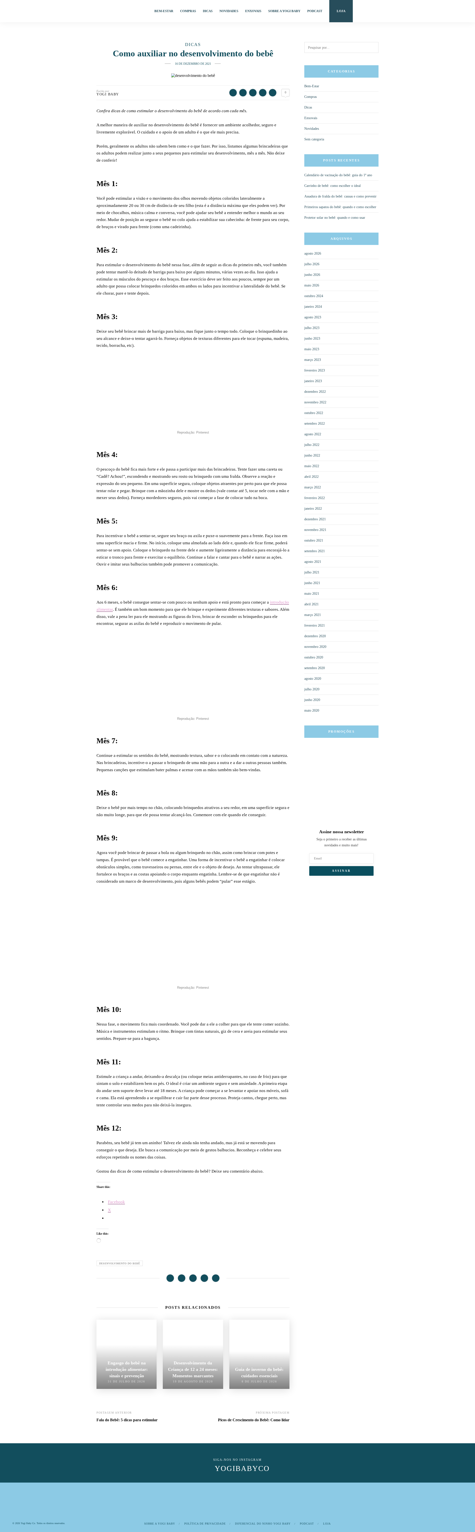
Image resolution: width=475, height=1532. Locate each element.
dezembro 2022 (315, 392)
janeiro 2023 (313, 381)
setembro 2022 (314, 423)
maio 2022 (311, 466)
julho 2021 (311, 572)
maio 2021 (311, 593)
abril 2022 (311, 477)
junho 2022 (312, 455)
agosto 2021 (312, 562)
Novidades (228, 11)
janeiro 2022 (313, 508)
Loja (341, 11)
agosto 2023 (312, 317)
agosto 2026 (312, 253)
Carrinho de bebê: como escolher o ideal (332, 186)
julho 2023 (311, 328)
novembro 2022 (315, 402)
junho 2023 (312, 338)
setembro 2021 (314, 551)
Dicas (208, 11)
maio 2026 (311, 285)
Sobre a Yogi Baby (284, 11)
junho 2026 (312, 275)
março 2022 (312, 487)
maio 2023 (311, 349)
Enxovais (253, 11)
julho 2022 (311, 445)
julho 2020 (311, 689)
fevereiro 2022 (314, 498)
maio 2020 (311, 710)
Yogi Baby (107, 94)
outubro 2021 (313, 540)
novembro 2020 (315, 647)
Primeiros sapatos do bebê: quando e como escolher (340, 207)
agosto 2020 (312, 678)
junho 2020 (312, 700)
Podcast (314, 11)
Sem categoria (314, 139)
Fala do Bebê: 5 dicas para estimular (127, 1420)
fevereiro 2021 (314, 625)
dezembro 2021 (315, 519)
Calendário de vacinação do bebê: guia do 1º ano (338, 175)
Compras (188, 11)
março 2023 (312, 360)
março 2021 (312, 615)
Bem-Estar (163, 11)
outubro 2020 (313, 657)
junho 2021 (312, 583)
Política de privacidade (205, 1523)
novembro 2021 (315, 530)
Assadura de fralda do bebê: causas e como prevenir (340, 196)
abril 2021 (311, 604)
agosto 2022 (312, 434)
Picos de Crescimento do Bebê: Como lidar (253, 1420)
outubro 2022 (313, 413)
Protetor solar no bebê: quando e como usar (334, 217)
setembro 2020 (314, 668)
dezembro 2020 (315, 636)
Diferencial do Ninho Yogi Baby (263, 1523)
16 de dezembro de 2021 (193, 64)
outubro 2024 (313, 296)
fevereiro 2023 (314, 370)
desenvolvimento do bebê (119, 1263)
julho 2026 (311, 264)
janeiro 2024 (313, 306)
